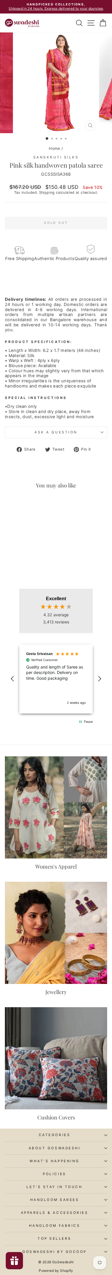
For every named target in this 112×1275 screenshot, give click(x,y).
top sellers (55, 1239)
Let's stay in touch (54, 1187)
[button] (13, 679)
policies (54, 1174)
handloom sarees (54, 1200)
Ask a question (55, 432)
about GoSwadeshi (55, 1148)
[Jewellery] (56, 933)
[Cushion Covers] (56, 1058)
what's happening (55, 1161)
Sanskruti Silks (56, 157)
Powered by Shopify (56, 1270)
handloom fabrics (54, 1226)
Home (54, 148)
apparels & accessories (54, 1213)
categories (54, 1135)
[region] (56, 679)
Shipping (47, 192)
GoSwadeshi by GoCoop (54, 1252)
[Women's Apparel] (56, 807)
